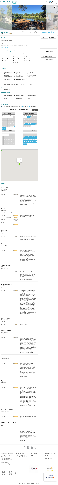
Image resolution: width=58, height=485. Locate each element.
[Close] (20, 159)
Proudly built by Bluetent (28, 483)
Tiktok (35, 447)
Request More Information (49, 52)
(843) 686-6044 (4, 462)
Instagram (28, 447)
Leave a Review (32, 183)
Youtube (31, 447)
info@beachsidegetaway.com (8, 464)
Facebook (24, 447)
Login (20, 483)
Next (54, 17)
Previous (3, 17)
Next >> (35, 110)
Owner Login (33, 455)
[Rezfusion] (15, 473)
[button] (19, 164)
